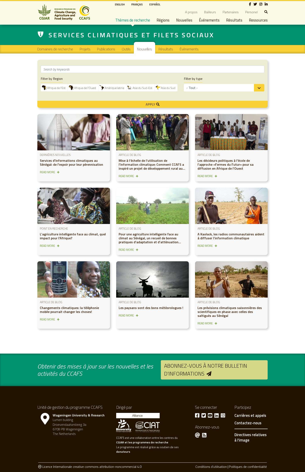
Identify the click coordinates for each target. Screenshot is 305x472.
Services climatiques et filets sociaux (131, 35)
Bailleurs (210, 12)
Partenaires (231, 12)
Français (137, 4)
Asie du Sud (168, 88)
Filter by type (193, 78)
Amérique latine (114, 88)
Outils (126, 49)
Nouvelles (184, 20)
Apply (150, 104)
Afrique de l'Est (56, 88)
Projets (85, 49)
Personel (251, 12)
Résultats (234, 20)
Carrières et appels (250, 415)
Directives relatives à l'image (250, 437)
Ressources (258, 20)
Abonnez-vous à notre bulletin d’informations (205, 370)
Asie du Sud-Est (142, 88)
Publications (106, 49)
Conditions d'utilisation (211, 466)
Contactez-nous (247, 423)
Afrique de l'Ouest (85, 88)
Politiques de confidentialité (248, 466)
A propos (191, 12)
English (120, 4)
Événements (209, 20)
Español (154, 4)
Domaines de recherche (55, 49)
